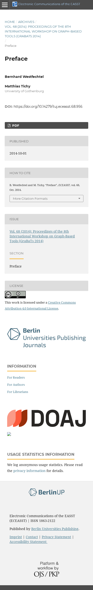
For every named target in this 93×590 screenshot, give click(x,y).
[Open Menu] (5, 5)
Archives (26, 22)
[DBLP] (9, 434)
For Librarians (17, 392)
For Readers (16, 377)
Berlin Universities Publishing (54, 528)
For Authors (16, 384)
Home (10, 22)
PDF (15, 125)
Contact (32, 537)
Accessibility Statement (28, 541)
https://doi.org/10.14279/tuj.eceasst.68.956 (48, 106)
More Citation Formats (30, 198)
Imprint (16, 537)
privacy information (29, 470)
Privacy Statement (56, 537)
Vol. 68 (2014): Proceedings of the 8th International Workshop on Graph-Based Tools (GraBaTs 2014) (43, 31)
